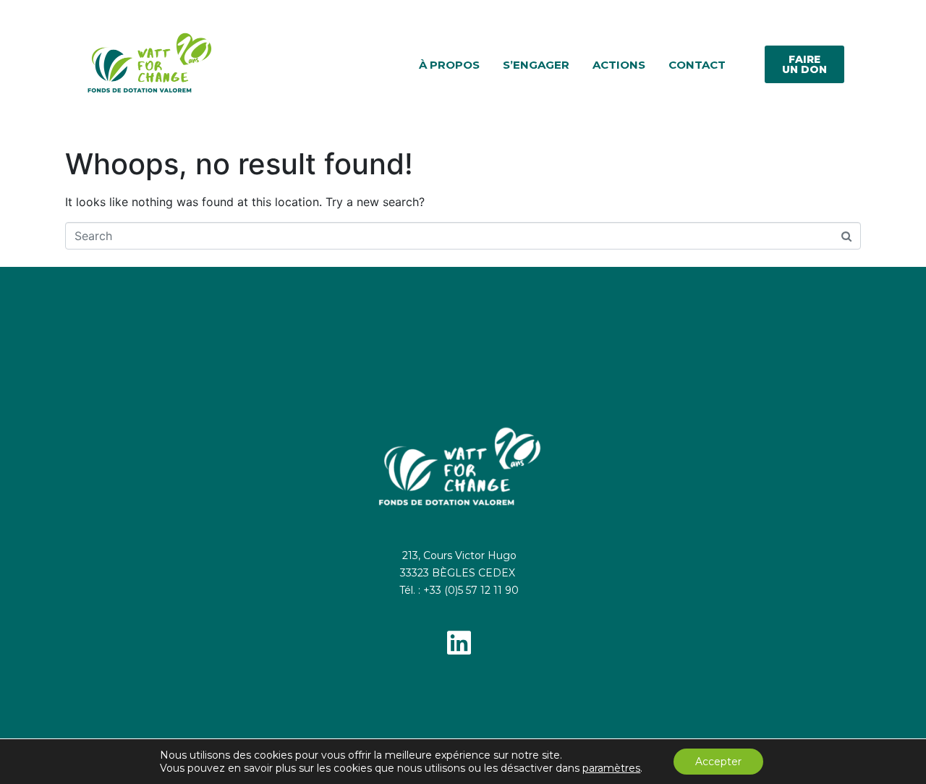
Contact (697, 65)
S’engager (536, 65)
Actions (618, 65)
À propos (449, 65)
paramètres (611, 768)
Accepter (718, 761)
